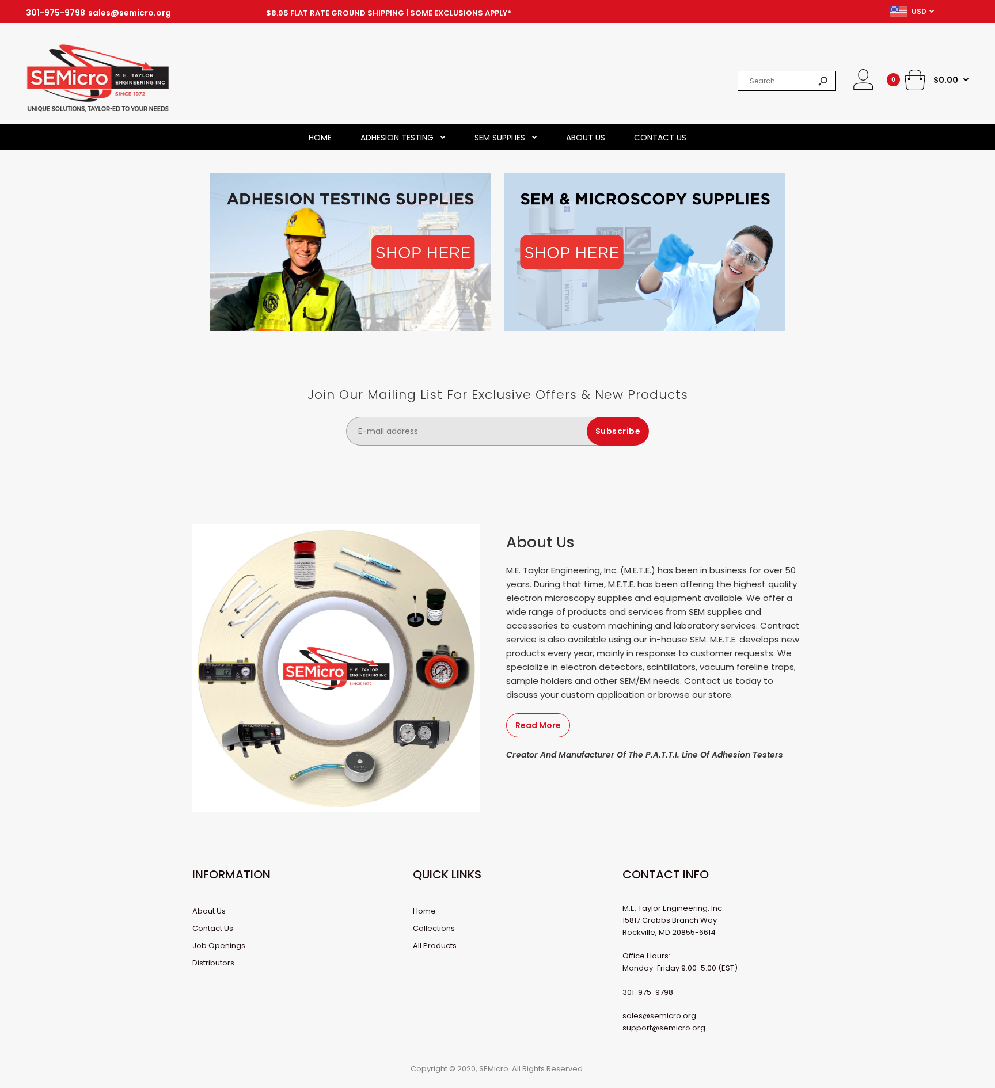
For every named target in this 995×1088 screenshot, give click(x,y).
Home (424, 911)
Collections (434, 928)
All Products (435, 945)
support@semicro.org (663, 1027)
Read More (538, 725)
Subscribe (618, 431)
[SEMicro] (98, 109)
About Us (209, 911)
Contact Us (212, 928)
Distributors (213, 962)
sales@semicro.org (129, 12)
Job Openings (218, 945)
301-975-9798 (55, 12)
